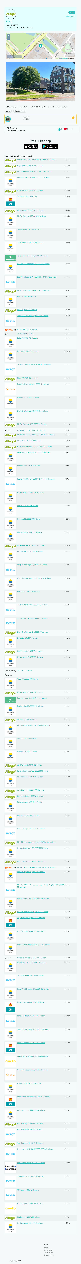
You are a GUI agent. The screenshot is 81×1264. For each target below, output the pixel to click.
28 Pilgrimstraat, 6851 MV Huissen (30, 975)
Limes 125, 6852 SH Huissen (28, 351)
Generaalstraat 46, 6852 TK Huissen (31, 430)
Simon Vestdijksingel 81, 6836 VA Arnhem (33, 1029)
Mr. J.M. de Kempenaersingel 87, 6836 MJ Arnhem (36, 842)
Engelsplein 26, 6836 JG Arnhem (29, 165)
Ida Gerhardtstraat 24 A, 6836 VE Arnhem (33, 898)
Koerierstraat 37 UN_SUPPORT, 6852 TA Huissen (35, 479)
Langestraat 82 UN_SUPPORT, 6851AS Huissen (35, 1149)
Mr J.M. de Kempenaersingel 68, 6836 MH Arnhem (36, 867)
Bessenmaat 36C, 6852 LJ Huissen (30, 210)
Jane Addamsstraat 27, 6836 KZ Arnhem (32, 256)
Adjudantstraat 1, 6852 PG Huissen (30, 790)
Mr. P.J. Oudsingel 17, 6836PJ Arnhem (31, 216)
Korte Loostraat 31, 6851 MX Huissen (31, 1016)
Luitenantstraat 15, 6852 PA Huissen (30, 931)
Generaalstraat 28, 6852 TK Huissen (31, 545)
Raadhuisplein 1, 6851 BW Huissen (30, 1203)
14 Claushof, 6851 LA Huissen (28, 1190)
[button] (40, 129)
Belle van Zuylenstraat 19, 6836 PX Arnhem (33, 452)
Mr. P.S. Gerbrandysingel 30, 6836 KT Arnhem (34, 290)
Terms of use (48, 1252)
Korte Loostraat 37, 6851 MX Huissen (31, 1043)
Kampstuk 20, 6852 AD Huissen (29, 1083)
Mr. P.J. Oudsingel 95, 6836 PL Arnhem (32, 424)
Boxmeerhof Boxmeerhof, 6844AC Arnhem (33, 1097)
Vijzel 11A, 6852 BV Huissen (27, 679)
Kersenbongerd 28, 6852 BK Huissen (31, 872)
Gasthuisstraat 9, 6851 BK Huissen (30, 1223)
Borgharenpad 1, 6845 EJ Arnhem (30, 802)
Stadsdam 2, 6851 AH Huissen (28, 1217)
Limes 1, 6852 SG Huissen (27, 752)
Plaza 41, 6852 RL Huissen (27, 310)
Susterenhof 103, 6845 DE (27, 719)
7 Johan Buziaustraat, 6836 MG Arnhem (32, 605)
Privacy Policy (49, 1255)
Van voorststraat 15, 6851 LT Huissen (31, 1163)
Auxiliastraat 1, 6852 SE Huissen (29, 440)
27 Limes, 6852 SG (24, 670)
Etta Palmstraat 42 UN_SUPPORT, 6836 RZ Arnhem (36, 277)
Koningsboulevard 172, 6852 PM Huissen (32, 848)
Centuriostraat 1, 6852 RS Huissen (30, 191)
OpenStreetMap (64, 58)
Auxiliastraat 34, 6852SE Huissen (29, 551)
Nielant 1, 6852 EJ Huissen (27, 329)
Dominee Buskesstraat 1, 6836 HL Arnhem (33, 384)
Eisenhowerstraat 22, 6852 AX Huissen (32, 962)
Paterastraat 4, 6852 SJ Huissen (29, 532)
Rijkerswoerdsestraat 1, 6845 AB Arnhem (32, 1070)
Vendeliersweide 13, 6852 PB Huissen (31, 958)
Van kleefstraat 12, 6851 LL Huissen (30, 1143)
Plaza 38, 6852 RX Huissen (27, 378)
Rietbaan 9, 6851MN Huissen (28, 815)
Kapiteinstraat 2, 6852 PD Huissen (30, 706)
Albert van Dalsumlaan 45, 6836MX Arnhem (34, 725)
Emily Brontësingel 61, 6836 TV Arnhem (32, 565)
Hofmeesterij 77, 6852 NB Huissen (30, 1123)
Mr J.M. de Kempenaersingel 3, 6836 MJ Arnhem (36, 434)
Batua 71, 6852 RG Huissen (27, 338)
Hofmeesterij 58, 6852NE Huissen (30, 1129)
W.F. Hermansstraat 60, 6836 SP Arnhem (32, 912)
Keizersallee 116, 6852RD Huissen (30, 657)
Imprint (46, 1248)
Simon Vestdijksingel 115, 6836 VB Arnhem (33, 944)
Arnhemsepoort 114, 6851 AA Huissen (31, 1110)
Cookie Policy (48, 1250)
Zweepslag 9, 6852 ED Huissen (29, 229)
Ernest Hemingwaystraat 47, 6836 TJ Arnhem (34, 446)
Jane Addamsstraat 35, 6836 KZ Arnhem (32, 316)
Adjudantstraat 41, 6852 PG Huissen (31, 918)
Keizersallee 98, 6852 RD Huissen (30, 692)
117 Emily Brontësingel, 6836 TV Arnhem (32, 618)
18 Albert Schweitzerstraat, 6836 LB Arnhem (34, 364)
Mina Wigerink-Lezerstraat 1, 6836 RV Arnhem (34, 171)
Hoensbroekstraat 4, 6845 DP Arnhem (31, 1002)
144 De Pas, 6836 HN (25, 334)
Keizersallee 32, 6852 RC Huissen (30, 777)
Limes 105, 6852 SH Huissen (28, 398)
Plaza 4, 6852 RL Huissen (27, 296)
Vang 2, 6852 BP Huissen (26, 738)
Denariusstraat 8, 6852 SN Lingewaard (32, 698)
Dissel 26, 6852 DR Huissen (27, 506)
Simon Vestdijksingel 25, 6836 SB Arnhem (33, 989)
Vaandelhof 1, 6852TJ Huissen (28, 466)
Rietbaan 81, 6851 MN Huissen (28, 591)
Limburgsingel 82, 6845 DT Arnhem (31, 828)
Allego (9, 21)
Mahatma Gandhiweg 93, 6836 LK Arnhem (33, 177)
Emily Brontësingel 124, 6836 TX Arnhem (32, 632)
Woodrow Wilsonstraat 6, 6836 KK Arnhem (33, 264)
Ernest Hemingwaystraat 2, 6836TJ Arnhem (34, 578)
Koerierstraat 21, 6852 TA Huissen (30, 651)
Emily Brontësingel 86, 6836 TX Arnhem (32, 411)
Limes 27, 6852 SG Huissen (27, 638)
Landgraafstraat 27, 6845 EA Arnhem (31, 861)
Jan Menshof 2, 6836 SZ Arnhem (29, 765)
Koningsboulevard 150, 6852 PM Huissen (32, 771)
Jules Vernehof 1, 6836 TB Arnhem (30, 243)
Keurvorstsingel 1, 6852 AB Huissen (30, 796)
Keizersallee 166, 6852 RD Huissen (30, 492)
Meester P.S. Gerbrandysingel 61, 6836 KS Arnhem (36, 159)
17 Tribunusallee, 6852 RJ (27, 197)
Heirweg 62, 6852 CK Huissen (28, 519)
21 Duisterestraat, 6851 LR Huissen (30, 1176)
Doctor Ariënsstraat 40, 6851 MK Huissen (32, 1056)
